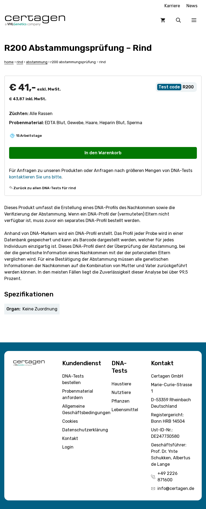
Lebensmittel (125, 409)
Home (9, 62)
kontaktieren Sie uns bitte (35, 177)
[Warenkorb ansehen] (163, 20)
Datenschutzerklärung (85, 429)
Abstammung (36, 62)
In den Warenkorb (103, 152)
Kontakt (70, 438)
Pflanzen (121, 401)
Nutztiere (121, 392)
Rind (20, 62)
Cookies (70, 421)
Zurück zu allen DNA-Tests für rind (44, 188)
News (191, 5)
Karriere (172, 5)
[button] (178, 20)
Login (67, 447)
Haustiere (121, 383)
